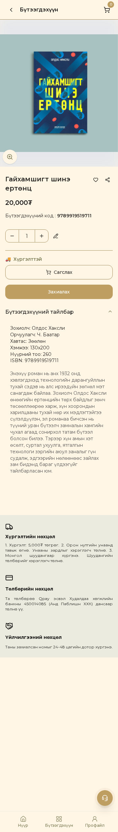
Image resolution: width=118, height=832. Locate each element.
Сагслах (63, 272)
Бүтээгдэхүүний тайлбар (39, 312)
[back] (11, 10)
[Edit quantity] (55, 236)
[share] (107, 180)
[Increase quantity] (42, 235)
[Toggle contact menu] (105, 798)
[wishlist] (95, 180)
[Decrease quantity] (12, 235)
